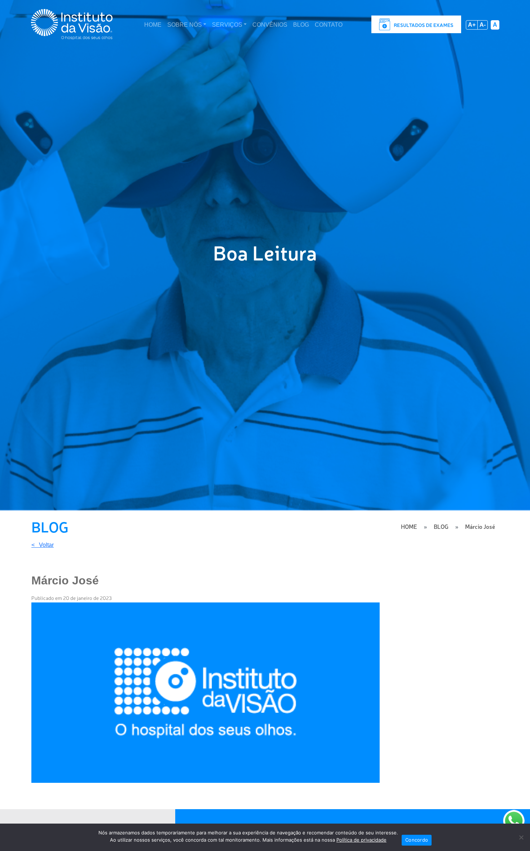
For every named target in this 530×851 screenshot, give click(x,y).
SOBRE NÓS (184, 25)
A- (483, 25)
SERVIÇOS (227, 25)
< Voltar (42, 545)
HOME (153, 25)
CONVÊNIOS (269, 25)
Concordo (416, 840)
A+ (472, 25)
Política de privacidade (361, 840)
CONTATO (329, 25)
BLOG (301, 25)
